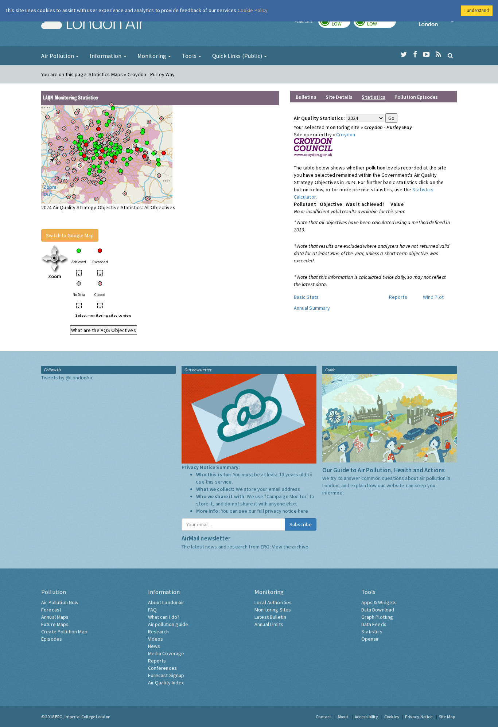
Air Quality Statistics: (319, 118)
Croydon (345, 134)
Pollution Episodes (416, 97)
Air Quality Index (166, 682)
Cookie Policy (253, 10)
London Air (92, 24)
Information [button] (106, 55)
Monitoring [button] (152, 55)
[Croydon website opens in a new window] (313, 147)
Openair (370, 639)
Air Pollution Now (59, 602)
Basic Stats (306, 297)
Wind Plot (433, 297)
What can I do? (164, 617)
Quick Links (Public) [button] (237, 55)
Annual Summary (312, 308)
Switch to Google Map (70, 235)
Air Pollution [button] (58, 55)
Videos (155, 639)
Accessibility (366, 716)
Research (158, 631)
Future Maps (55, 624)
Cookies (391, 716)
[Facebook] (415, 55)
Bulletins (306, 97)
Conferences (162, 668)
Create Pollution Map (64, 631)
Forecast (51, 609)
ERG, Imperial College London (82, 716)
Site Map (447, 716)
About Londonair (166, 602)
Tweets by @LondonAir (67, 377)
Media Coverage (166, 653)
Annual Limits (268, 624)
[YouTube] (426, 55)
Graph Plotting (377, 617)
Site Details (339, 97)
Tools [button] (190, 55)
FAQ (152, 609)
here (303, 511)
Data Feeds (373, 624)
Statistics (371, 631)
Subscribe (300, 524)
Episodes (51, 639)
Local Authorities (273, 602)
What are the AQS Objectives (103, 330)
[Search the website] (450, 55)
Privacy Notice (418, 716)
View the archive (290, 546)
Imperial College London (438, 24)
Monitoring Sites (272, 609)
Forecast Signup (166, 675)
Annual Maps (55, 617)
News (154, 646)
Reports (398, 297)
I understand (476, 10)
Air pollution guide (168, 624)
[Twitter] (404, 55)
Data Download (377, 609)
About (343, 716)
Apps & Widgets (379, 602)
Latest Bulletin (270, 617)
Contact (323, 716)
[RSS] (438, 55)
